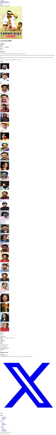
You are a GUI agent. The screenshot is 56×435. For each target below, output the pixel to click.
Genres (7, 2)
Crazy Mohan (4, 336)
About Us (3, 428)
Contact (3, 429)
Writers (3, 425)
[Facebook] (0, 413)
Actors (3, 422)
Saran (1, 336)
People (9, 2)
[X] (28, 412)
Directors (3, 423)
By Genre (3, 419)
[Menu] (1, 4)
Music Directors (4, 424)
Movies (3, 2)
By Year (5, 2)
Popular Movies (4, 417)
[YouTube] (1, 413)
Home (1, 2)
